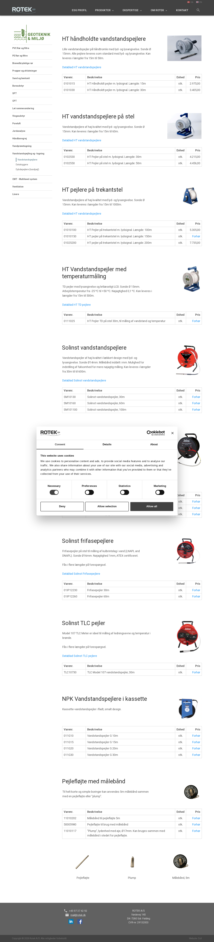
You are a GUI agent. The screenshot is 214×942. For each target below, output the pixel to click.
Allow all (151, 506)
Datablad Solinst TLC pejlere (79, 655)
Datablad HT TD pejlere (76, 304)
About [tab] (154, 444)
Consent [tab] (60, 444)
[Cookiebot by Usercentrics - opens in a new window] (151, 433)
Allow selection (107, 506)
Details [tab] (107, 444)
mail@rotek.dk (78, 915)
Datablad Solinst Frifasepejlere (81, 573)
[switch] (89, 492)
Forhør (196, 236)
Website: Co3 (195, 938)
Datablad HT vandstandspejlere (81, 67)
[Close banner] (172, 433)
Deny (62, 506)
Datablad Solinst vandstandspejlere (84, 380)
